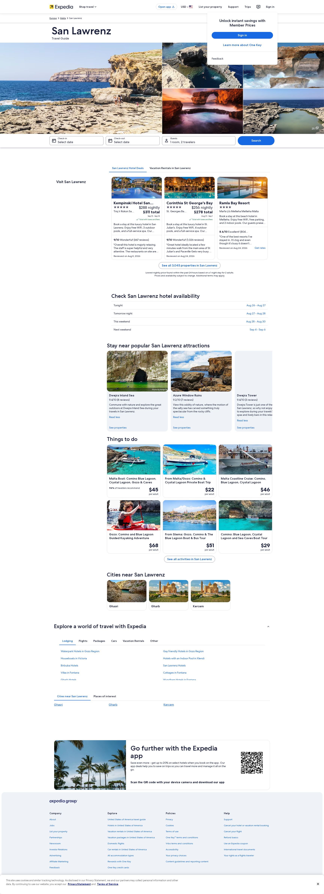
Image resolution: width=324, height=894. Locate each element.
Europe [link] (53, 18)
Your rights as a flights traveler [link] (239, 855)
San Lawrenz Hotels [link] (174, 665)
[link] (242, 59)
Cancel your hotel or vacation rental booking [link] (246, 825)
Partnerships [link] (56, 837)
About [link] (53, 819)
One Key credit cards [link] (118, 867)
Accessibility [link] (172, 849)
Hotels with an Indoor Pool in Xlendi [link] (183, 658)
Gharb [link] (113, 705)
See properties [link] (118, 427)
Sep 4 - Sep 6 (258, 329)
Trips (247, 6)
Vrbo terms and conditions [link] (179, 843)
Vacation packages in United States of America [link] (131, 837)
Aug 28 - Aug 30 (256, 321)
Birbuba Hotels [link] (69, 665)
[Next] (272, 391)
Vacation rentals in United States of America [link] (130, 831)
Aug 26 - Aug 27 (256, 305)
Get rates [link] (260, 248)
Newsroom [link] (55, 843)
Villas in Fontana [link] (70, 672)
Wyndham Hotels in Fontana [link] (179, 679)
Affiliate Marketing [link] (59, 861)
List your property (210, 6)
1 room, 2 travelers (182, 142)
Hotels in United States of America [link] (125, 825)
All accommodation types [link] (121, 855)
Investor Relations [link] (58, 849)
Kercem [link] (169, 705)
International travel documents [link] (239, 849)
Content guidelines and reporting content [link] (187, 861)
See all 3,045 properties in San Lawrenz (189, 265)
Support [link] (228, 819)
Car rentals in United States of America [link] (127, 849)
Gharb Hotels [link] (68, 679)
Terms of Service (107, 884)
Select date (65, 142)
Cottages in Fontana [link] (174, 672)
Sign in (270, 6)
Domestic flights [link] (116, 843)
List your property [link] (58, 831)
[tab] (128, 168)
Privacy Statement (79, 884)
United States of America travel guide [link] (127, 819)
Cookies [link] (170, 825)
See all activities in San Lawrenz (189, 559)
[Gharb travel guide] (169, 595)
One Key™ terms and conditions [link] (182, 837)
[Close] (318, 884)
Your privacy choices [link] (176, 855)
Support (233, 6)
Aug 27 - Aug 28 (256, 313)
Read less (114, 417)
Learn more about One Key (242, 45)
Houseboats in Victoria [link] (74, 658)
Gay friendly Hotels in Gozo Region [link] (183, 651)
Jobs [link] (52, 825)
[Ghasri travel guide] (127, 595)
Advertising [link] (55, 855)
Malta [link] (63, 18)
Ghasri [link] (58, 705)
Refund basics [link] (231, 837)
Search (256, 140)
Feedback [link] (55, 867)
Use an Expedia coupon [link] (236, 843)
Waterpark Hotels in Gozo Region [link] (80, 651)
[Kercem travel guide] (210, 595)
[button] (162, 626)
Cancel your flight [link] (233, 831)
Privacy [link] (169, 819)
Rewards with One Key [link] (119, 861)
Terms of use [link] (172, 831)
